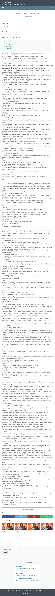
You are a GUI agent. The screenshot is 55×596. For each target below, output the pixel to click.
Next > (31, 509)
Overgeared (19, 566)
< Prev (23, 509)
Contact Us (38, 590)
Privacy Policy (26, 590)
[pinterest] (34, 516)
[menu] (4, 8)
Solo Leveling (19, 573)
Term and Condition (16, 590)
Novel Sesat (29, 593)
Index (27, 509)
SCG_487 (9, 48)
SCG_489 (9, 44)
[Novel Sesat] (7, 1)
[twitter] (21, 516)
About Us (45, 590)
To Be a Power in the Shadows (24, 578)
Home (9, 590)
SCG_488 (9, 46)
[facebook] (51, 2)
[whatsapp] (46, 516)
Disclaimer (32, 590)
